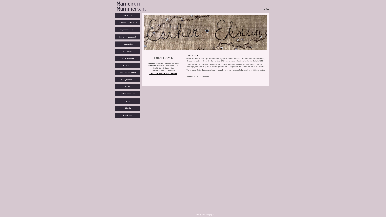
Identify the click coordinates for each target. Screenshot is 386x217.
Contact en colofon (127, 94)
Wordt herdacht (128, 58)
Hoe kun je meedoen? (127, 37)
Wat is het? (127, 15)
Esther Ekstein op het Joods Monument (163, 74)
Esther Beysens (192, 55)
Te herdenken (127, 51)
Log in (128, 108)
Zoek (128, 101)
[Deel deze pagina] (266, 9)
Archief (127, 87)
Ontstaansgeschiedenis (128, 23)
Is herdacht (127, 65)
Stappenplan (128, 44)
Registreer (128, 115)
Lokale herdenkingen (128, 72)
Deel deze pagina (207, 214)
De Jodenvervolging (128, 30)
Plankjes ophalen (127, 80)
